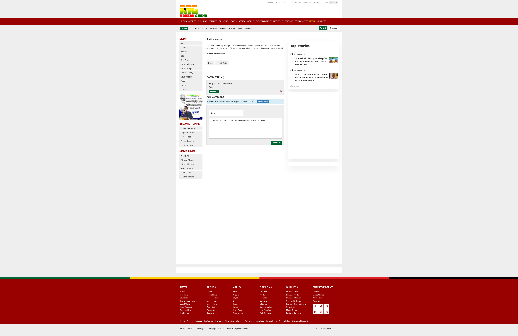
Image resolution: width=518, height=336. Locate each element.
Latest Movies (318, 295)
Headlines (184, 295)
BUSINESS (202, 21)
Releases (213, 28)
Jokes (183, 85)
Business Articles (292, 295)
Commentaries (266, 307)
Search (334, 28)
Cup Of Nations (213, 310)
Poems (184, 81)
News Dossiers (187, 141)
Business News (292, 291)
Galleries (248, 28)
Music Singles (187, 68)
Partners (248, 321)
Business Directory (293, 313)
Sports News (212, 295)
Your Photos (186, 76)
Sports (209, 291)
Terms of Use (258, 321)
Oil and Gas (290, 307)
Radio (278, 2)
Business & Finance (293, 298)
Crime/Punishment (187, 301)
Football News (212, 298)
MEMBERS (321, 21)
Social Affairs (185, 304)
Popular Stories (188, 132)
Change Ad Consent (300, 321)
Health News (185, 313)
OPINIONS (223, 21)
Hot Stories (186, 136)
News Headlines (188, 128)
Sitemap (239, 321)
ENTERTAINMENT (264, 21)
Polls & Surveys (266, 313)
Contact (325, 2)
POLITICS (213, 21)
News (240, 28)
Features (263, 298)
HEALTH (233, 21)
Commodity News (293, 301)
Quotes (184, 89)
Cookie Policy (284, 321)
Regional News (186, 310)
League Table (212, 304)
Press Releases (186, 307)
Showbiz (316, 291)
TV (284, 2)
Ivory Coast (237, 310)
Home (270, 2)
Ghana (316, 2)
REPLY (214, 91)
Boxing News (212, 313)
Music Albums (187, 64)
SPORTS (192, 21)
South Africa (238, 313)
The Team (218, 321)
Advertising (229, 321)
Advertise (307, 2)
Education (184, 298)
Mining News (291, 310)
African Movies (187, 160)
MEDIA (312, 21)
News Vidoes (186, 155)
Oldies (204, 28)
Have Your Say (265, 310)
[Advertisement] (190, 222)
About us (198, 321)
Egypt (235, 298)
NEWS (184, 21)
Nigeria (236, 295)
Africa (235, 291)
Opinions (263, 291)
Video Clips (317, 301)
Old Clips (185, 60)
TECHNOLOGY (301, 21)
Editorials (263, 304)
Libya (235, 301)
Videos (290, 2)
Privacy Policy (271, 321)
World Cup (211, 307)
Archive (184, 28)
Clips (197, 28)
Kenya (235, 307)
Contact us (208, 321)
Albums (223, 28)
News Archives (187, 145)
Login (333, 2)
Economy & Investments (296, 304)
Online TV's (186, 172)
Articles (262, 295)
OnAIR (323, 28)
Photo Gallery (187, 72)
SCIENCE (289, 21)
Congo (235, 304)
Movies (298, 2)
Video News (317, 298)
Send (275, 142)
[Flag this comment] (281, 91)
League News (212, 301)
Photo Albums (187, 168)
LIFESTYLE (278, 21)
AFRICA (241, 21)
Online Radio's (187, 176)
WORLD (250, 21)
